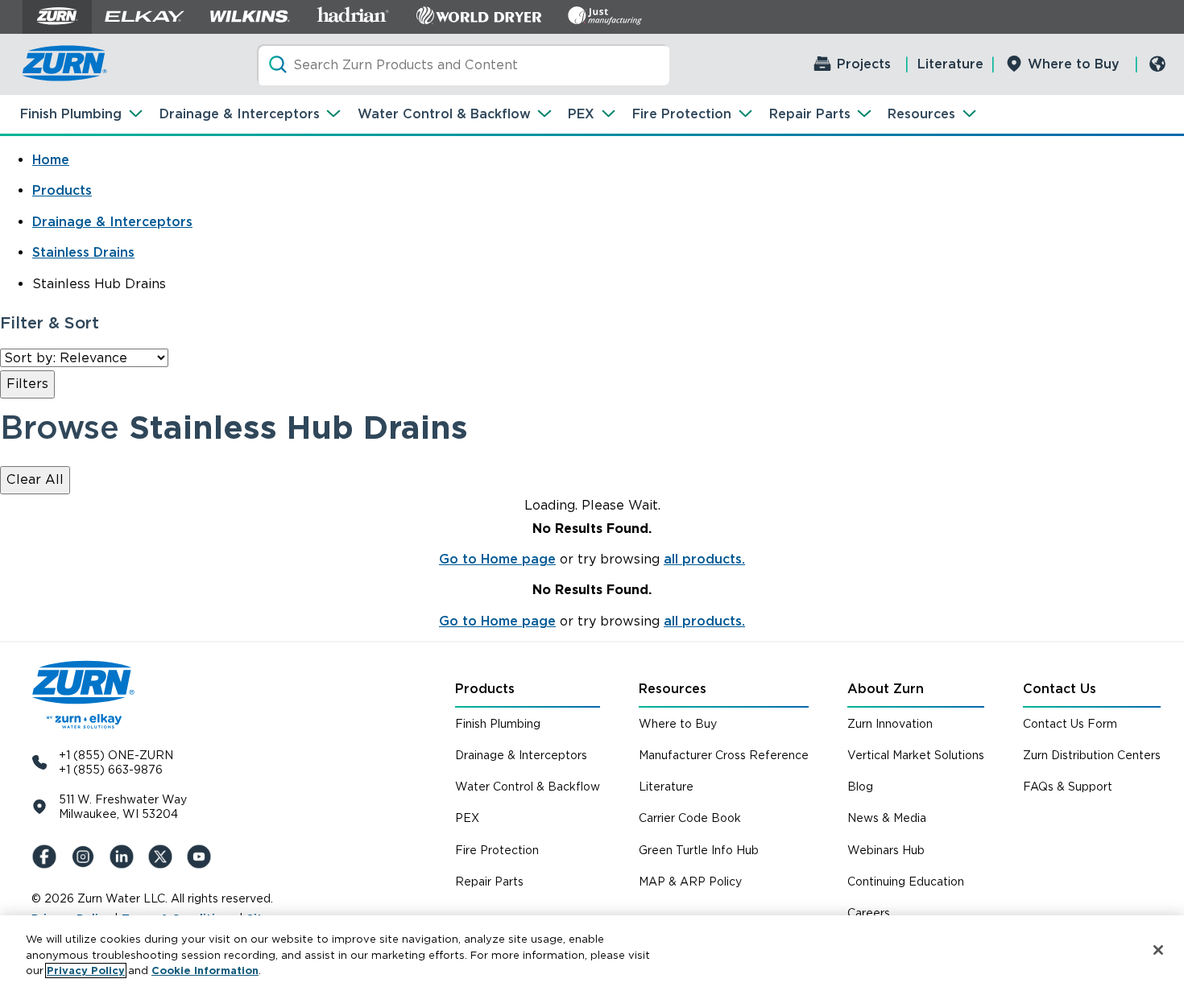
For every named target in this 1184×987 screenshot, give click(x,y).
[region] (592, 951)
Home (50, 159)
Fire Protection (681, 114)
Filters (27, 383)
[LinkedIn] (125, 856)
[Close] (1158, 950)
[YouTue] (202, 856)
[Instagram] (86, 856)
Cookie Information (205, 970)
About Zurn (885, 688)
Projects (864, 64)
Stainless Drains (83, 252)
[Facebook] (47, 856)
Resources (921, 114)
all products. (704, 559)
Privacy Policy (86, 970)
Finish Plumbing (71, 114)
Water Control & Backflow (444, 114)
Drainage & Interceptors (239, 114)
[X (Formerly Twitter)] (163, 856)
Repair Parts (810, 114)
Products (62, 190)
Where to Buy (1074, 64)
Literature (950, 64)
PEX (581, 114)
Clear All (35, 479)
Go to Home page (497, 559)
